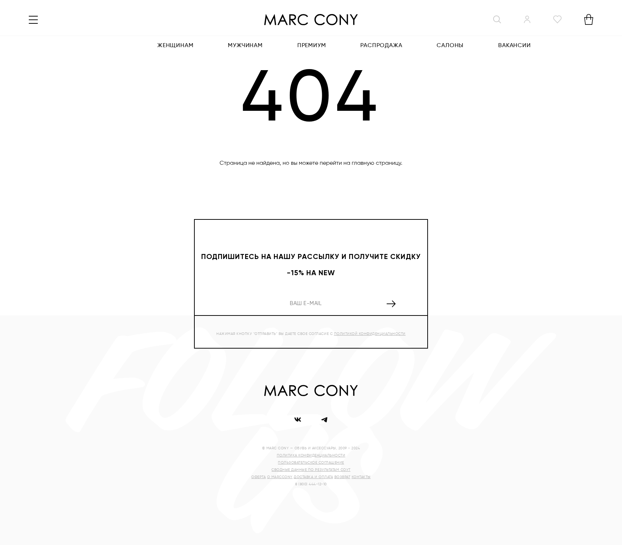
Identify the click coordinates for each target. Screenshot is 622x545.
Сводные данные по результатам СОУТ (310, 470)
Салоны (450, 46)
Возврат (342, 477)
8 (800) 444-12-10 (311, 484)
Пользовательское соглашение (311, 462)
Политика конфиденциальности (311, 455)
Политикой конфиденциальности (370, 334)
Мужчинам (245, 46)
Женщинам (175, 46)
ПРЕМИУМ (311, 46)
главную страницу (376, 163)
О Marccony (280, 477)
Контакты (361, 477)
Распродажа (381, 46)
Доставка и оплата (313, 477)
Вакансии (514, 46)
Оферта (258, 477)
